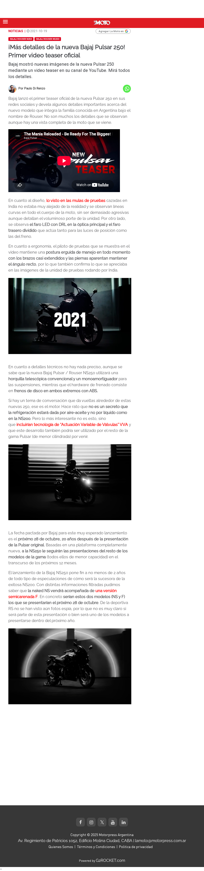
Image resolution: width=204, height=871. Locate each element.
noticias (15, 31)
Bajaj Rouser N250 (21, 39)
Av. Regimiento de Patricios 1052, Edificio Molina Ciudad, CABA (75, 840)
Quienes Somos (60, 846)
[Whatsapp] (127, 89)
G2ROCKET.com (110, 860)
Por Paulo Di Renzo (31, 88)
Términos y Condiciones (96, 846)
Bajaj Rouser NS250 (47, 39)
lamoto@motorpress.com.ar (160, 840)
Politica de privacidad (136, 846)
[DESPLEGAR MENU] (5, 21)
